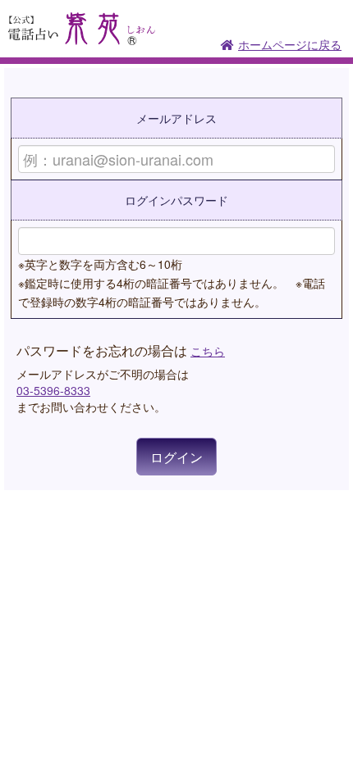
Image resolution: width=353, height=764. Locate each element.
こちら (207, 351)
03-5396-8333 (53, 390)
